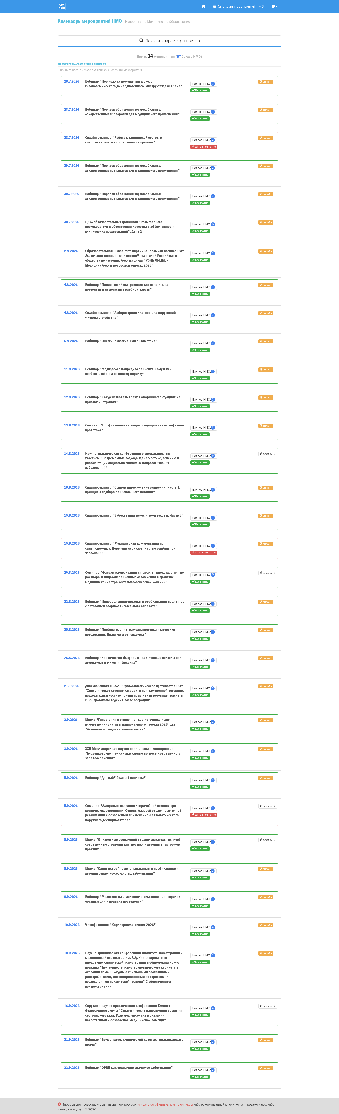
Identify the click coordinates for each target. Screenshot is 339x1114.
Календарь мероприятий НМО (240, 6)
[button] (274, 6)
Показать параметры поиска (171, 40)
